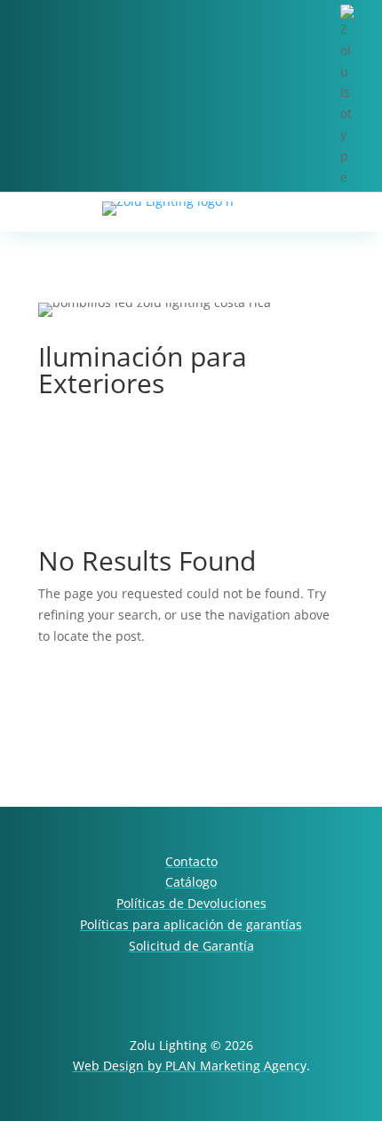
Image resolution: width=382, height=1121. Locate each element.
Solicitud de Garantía (191, 945)
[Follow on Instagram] (321, 1005)
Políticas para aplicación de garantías (191, 924)
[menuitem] (361, 95)
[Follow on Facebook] (270, 1005)
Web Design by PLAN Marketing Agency (189, 1065)
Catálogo (191, 881)
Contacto (191, 861)
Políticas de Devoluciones (191, 903)
